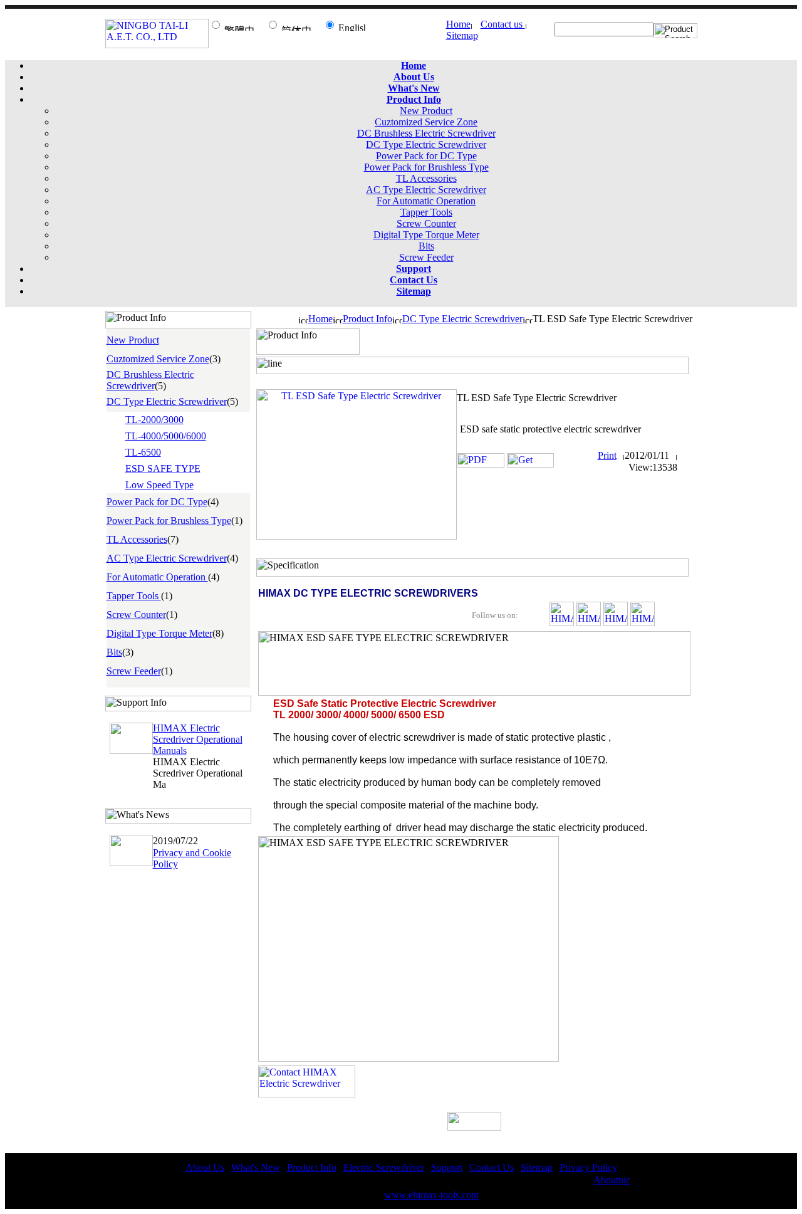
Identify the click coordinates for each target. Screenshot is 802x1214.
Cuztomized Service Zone (426, 122)
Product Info (367, 318)
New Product (426, 110)
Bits (426, 246)
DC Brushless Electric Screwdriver (426, 133)
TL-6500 (143, 452)
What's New (255, 1167)
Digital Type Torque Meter (426, 234)
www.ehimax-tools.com (431, 1195)
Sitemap (462, 35)
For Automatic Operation (426, 201)
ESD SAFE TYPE (162, 468)
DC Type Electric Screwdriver (426, 144)
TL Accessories (426, 178)
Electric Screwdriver (383, 1167)
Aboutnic (611, 1180)
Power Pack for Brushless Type (426, 167)
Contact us (503, 24)
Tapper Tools (426, 212)
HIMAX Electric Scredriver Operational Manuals (197, 739)
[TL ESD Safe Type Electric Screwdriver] (356, 536)
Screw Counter (426, 223)
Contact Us (491, 1167)
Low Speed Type (159, 484)
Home (458, 24)
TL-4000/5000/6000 (165, 436)
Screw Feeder (426, 257)
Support (446, 1167)
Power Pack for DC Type (426, 155)
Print (607, 455)
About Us (204, 1167)
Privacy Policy (588, 1167)
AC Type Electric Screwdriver (426, 189)
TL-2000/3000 (154, 419)
